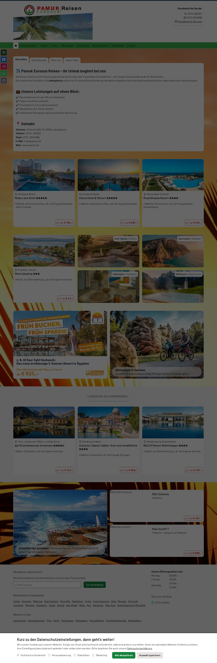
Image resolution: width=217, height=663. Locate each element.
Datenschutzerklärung (139, 648)
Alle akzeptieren (124, 655)
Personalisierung (61, 655)
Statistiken (83, 655)
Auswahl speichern (149, 655)
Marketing (101, 655)
